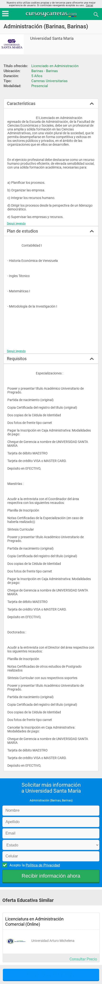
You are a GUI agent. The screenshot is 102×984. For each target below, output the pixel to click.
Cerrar (89, 5)
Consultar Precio (83, 959)
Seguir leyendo (16, 223)
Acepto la (34, 865)
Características (21, 103)
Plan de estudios (22, 231)
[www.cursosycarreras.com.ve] (51, 14)
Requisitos (17, 358)
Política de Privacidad (43, 865)
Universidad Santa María (52, 38)
